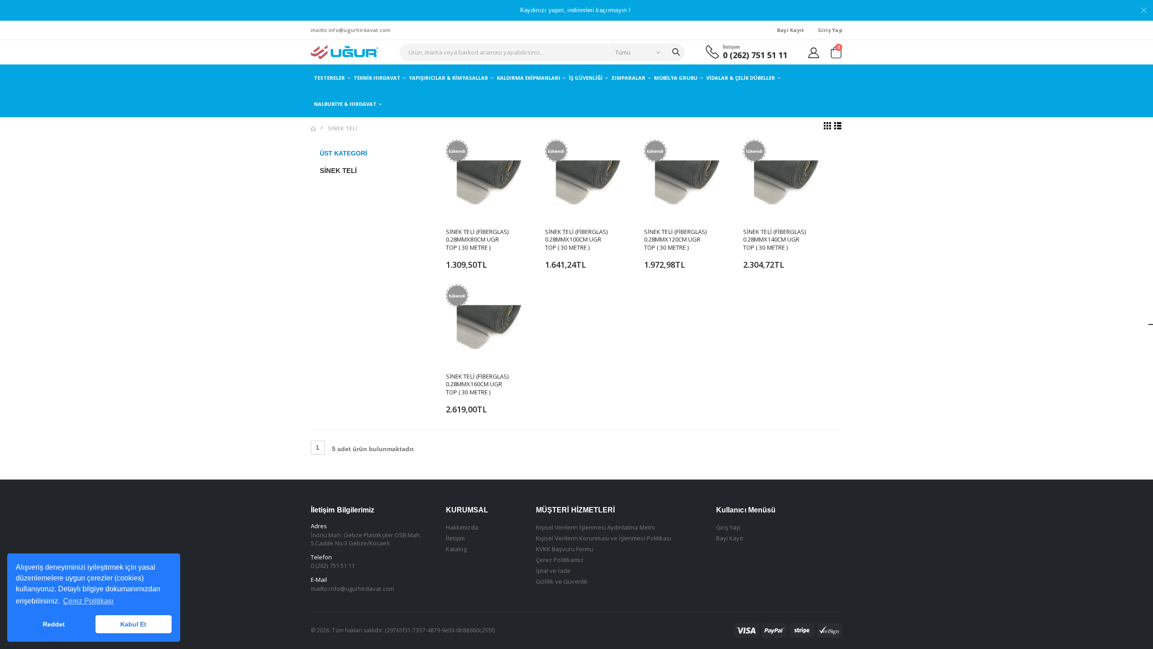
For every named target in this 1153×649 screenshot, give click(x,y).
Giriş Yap (728, 527)
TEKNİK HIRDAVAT (377, 77)
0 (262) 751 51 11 (755, 55)
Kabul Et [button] (133, 624)
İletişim (455, 538)
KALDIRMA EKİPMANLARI (528, 77)
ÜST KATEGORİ (343, 153)
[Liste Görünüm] (838, 125)
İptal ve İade (553, 571)
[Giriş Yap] (814, 52)
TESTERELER (329, 77)
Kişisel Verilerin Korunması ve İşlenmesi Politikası (603, 538)
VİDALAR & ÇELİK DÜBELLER (740, 77)
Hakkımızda (462, 527)
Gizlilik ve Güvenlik (562, 581)
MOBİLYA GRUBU (676, 77)
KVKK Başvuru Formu (564, 549)
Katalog (456, 549)
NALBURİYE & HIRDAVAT (345, 104)
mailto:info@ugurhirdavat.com (351, 30)
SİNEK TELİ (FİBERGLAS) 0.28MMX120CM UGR (675, 236)
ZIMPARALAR (628, 77)
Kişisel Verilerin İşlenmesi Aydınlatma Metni (595, 527)
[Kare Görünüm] (827, 125)
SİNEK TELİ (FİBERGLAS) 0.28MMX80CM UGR (477, 236)
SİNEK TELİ (343, 128)
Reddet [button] (54, 624)
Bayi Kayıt (729, 538)
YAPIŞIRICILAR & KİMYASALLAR (448, 77)
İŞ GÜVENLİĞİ (586, 77)
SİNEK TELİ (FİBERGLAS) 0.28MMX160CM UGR (477, 380)
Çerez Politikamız (559, 560)
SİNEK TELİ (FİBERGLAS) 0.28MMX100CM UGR (576, 236)
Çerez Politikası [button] (88, 601)
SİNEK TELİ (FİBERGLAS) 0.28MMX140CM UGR (774, 236)
